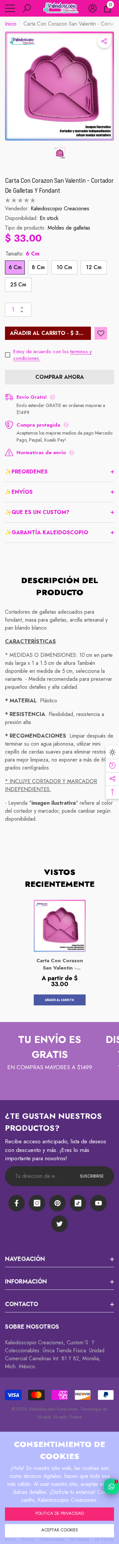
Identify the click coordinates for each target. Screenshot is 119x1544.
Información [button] (26, 1281)
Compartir (104, 41)
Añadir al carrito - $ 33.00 (50, 333)
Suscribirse (92, 1176)
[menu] (10, 8)
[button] (27, 8)
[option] (59, 86)
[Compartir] (104, 41)
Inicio (11, 24)
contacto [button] (21, 1304)
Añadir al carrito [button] (59, 1000)
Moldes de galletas (69, 228)
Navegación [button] (25, 1259)
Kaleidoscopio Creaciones (60, 208)
